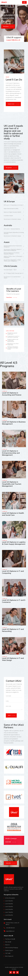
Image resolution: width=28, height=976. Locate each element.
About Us (7, 944)
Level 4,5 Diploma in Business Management (14, 423)
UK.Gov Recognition (10, 898)
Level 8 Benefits (9, 915)
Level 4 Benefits (9, 903)
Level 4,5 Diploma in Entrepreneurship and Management (11, 453)
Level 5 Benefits (9, 906)
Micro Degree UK (9, 956)
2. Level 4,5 (4, 391)
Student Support (9, 950)
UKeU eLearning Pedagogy (11, 947)
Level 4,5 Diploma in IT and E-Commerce (14, 601)
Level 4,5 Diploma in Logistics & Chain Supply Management (13, 543)
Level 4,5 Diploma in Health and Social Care (13, 514)
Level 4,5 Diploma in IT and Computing (13, 572)
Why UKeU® (8, 942)
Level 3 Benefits (9, 901)
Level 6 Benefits (9, 909)
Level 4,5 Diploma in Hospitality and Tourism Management (11, 484)
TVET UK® (7, 953)
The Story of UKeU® (10, 939)
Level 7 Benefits (9, 912)
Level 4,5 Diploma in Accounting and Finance (11, 394)
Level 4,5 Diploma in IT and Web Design (13, 659)
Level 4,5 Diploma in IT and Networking (13, 630)
